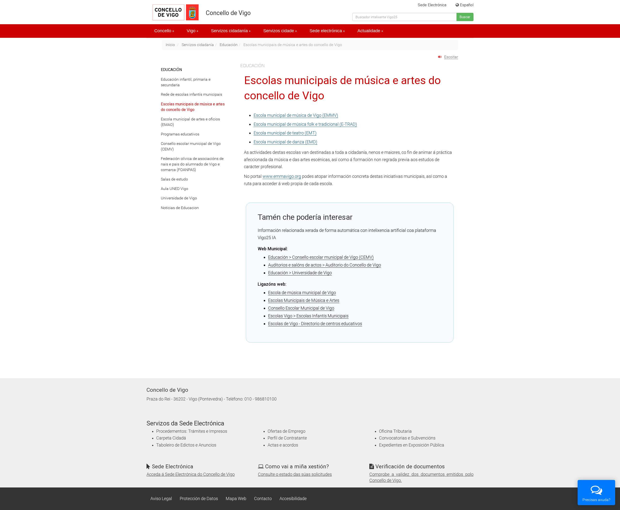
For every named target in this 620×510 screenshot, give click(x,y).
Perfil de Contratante (287, 438)
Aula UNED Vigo (174, 188)
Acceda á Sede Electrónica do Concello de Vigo (191, 474)
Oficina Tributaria (395, 431)
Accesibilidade (293, 498)
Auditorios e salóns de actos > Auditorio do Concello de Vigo (324, 264)
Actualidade (370, 30)
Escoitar (451, 57)
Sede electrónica (327, 30)
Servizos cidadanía (231, 30)
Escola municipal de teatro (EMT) (285, 132)
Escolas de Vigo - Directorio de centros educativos (315, 323)
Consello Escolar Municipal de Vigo (301, 308)
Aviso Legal (161, 498)
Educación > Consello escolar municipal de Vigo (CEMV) (321, 257)
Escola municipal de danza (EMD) (285, 141)
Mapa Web (236, 498)
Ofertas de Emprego (286, 431)
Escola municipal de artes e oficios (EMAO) (190, 122)
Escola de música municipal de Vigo (302, 292)
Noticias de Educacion (180, 207)
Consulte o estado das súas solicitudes (295, 474)
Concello (164, 30)
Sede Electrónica (432, 5)
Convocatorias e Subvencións (407, 438)
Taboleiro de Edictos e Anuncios (186, 445)
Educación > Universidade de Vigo (300, 272)
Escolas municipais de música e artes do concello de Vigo (193, 107)
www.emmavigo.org (282, 176)
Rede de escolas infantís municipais (191, 94)
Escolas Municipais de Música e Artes (303, 300)
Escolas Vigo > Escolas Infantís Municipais (308, 315)
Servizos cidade (280, 30)
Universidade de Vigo (179, 198)
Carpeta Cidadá (171, 438)
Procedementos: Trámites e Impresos (191, 431)
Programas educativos (180, 134)
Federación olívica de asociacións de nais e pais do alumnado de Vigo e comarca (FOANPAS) (192, 164)
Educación (229, 44)
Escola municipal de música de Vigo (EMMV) (296, 115)
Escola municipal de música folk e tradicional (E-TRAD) (305, 124)
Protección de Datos (199, 498)
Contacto (263, 498)
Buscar (465, 17)
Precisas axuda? (596, 499)
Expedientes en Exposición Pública (411, 445)
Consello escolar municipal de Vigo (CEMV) (191, 146)
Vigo (192, 30)
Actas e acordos (283, 445)
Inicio (170, 44)
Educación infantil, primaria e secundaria (185, 82)
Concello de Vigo (228, 13)
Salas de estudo (174, 179)
